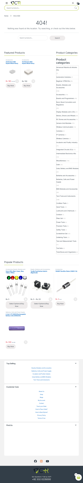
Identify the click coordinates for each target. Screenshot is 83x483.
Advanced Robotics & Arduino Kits (66, 68)
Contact (41, 403)
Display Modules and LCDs (65, 112)
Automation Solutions (63, 77)
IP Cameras (60, 135)
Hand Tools (60, 207)
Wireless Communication (64, 127)
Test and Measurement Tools (66, 241)
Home (6, 16)
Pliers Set (59, 218)
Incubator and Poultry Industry (66, 142)
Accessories (9, 60)
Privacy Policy (41, 415)
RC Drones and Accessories (65, 119)
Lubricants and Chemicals (65, 211)
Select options (25, 299)
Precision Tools (61, 226)
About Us (41, 391)
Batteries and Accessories (65, 175)
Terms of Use (41, 418)
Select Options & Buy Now (16, 305)
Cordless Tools (61, 203)
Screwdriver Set (61, 233)
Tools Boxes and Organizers (66, 252)
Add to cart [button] (17, 81)
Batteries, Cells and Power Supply (65, 180)
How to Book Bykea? (41, 412)
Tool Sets (59, 248)
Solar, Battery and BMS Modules (67, 168)
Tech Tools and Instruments (65, 196)
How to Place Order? (41, 409)
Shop (41, 394)
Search (76, 7)
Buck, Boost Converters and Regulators (66, 103)
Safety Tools (60, 230)
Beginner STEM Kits (63, 81)
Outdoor (59, 214)
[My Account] (73, 3)
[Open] (6, 3)
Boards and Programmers (65, 98)
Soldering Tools (61, 237)
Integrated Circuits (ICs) (64, 149)
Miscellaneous (61, 161)
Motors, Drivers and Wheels (65, 116)
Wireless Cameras (62, 138)
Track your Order (41, 406)
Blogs (41, 397)
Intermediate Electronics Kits (66, 153)
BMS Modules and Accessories (66, 189)
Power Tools (60, 222)
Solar (58, 164)
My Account (41, 400)
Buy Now (11, 85)
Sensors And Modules (63, 123)
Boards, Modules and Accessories (63, 86)
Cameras (59, 131)
